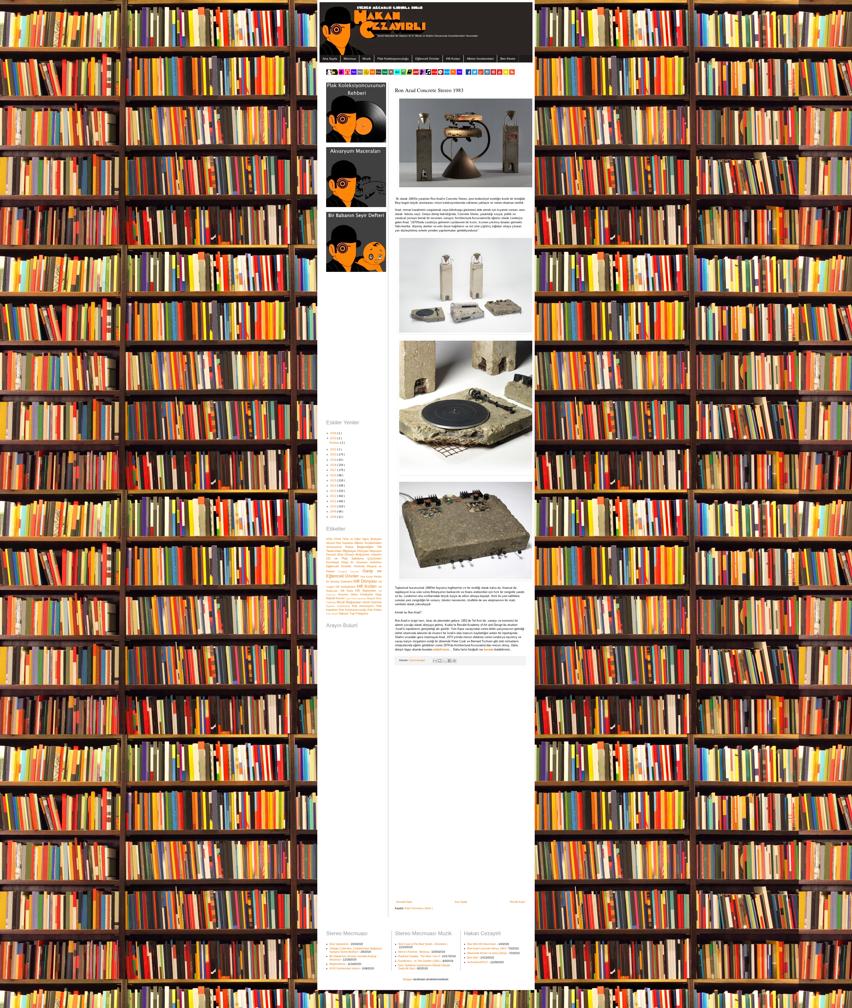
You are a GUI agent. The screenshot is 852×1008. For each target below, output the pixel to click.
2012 (333, 496)
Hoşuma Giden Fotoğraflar (356, 594)
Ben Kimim (507, 58)
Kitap (378, 594)
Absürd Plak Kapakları (340, 543)
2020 (333, 454)
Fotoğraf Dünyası (350, 571)
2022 (333, 449)
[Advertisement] (354, 346)
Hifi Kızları (453, 58)
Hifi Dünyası (365, 581)
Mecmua (350, 58)
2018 (333, 464)
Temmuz (334, 442)
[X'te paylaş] (444, 660)
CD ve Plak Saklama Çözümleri (354, 558)
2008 (333, 516)
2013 (333, 490)
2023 (333, 438)
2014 (333, 485)
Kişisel (331, 598)
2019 (333, 459)
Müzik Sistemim (372, 602)
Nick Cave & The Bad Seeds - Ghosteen (422, 944)
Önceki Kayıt (517, 901)
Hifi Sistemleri (367, 590)
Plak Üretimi (332, 614)
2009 (333, 511)
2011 (333, 501)
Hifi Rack (347, 590)
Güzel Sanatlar (417, 660)
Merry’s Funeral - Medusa (413, 951)
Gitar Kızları (367, 576)
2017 (333, 470)
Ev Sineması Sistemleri (366, 562)
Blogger (408, 979)
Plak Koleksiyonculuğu (393, 58)
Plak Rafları (374, 609)
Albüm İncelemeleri (480, 58)
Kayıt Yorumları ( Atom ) (419, 908)
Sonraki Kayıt (404, 901)
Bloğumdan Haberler (369, 554)
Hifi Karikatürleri (346, 586)
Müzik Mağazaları (350, 602)
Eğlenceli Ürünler (427, 58)
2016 (333, 475)
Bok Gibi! (472, 957)
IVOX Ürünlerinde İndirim (344, 968)
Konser (340, 598)
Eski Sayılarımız (339, 944)
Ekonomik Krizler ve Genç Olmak (487, 953)
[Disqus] (460, 726)
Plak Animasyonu (364, 606)
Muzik (367, 58)
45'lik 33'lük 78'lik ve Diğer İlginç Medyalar (354, 539)
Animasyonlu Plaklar (341, 547)
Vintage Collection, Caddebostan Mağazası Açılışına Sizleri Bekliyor (355, 950)
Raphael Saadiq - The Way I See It (419, 956)
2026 (333, 433)
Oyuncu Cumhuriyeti (339, 606)
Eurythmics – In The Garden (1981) (419, 961)
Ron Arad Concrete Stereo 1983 (486, 948)
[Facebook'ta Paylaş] (449, 660)
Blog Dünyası (347, 554)
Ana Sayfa (330, 58)
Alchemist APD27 (477, 962)
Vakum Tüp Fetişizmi (353, 613)
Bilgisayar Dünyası (356, 551)
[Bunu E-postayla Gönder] (435, 660)
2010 (333, 506)
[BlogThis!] (440, 660)
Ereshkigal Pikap (338, 562)
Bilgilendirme (337, 964)
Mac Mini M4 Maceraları (481, 944)
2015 (333, 480)
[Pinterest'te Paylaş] (454, 660)
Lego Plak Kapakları (356, 598)
